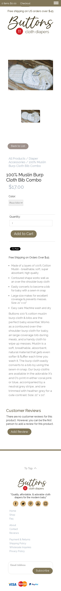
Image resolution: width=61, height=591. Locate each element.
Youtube (38, 503)
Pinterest (30, 503)
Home (12, 510)
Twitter (23, 503)
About (12, 525)
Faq (11, 518)
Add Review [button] (19, 431)
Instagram (45, 503)
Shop (12, 514)
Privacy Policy (17, 551)
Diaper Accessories (23, 160)
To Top (28, 468)
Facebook (15, 503)
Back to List (18, 146)
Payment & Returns (19, 539)
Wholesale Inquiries (20, 547)
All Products (17, 158)
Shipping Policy (17, 543)
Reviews (14, 533)
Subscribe (42, 570)
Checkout (25, 3)
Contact (13, 529)
